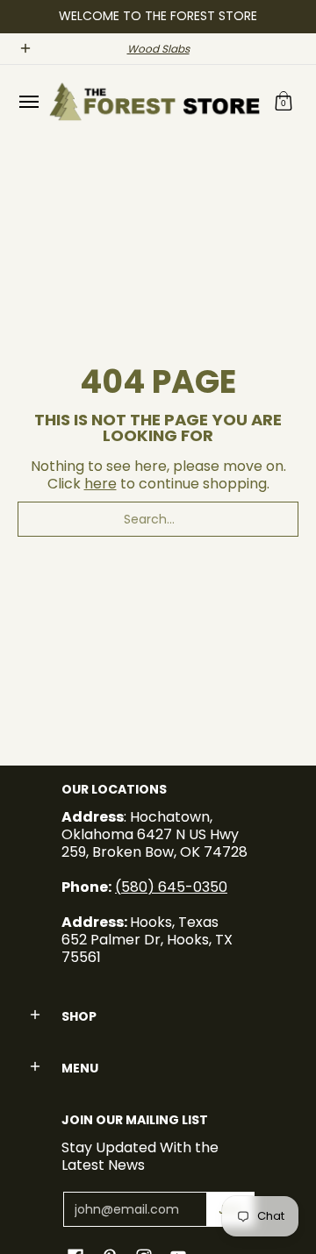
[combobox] (158, 519)
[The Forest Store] (153, 102)
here (100, 484)
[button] (283, 102)
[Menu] (28, 102)
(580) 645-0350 (171, 887)
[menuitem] (28, 102)
